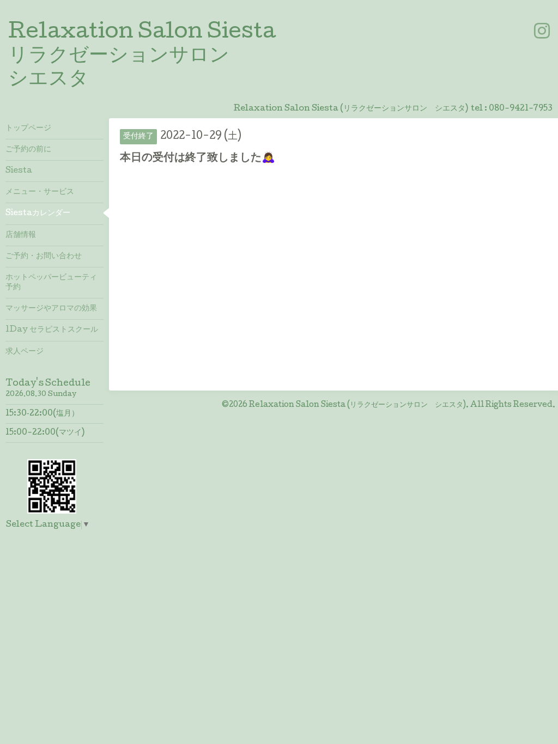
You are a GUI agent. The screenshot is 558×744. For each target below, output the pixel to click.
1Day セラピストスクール (51, 330)
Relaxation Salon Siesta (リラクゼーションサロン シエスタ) (357, 405)
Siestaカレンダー (37, 213)
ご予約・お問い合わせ (43, 256)
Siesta (18, 171)
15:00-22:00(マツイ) (44, 433)
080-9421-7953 (521, 109)
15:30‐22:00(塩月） (42, 414)
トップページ (28, 128)
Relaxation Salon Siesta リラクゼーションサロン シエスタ (142, 56)
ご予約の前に (28, 149)
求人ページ (24, 351)
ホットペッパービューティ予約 (51, 282)
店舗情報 (20, 235)
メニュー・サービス (39, 192)
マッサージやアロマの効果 (51, 308)
